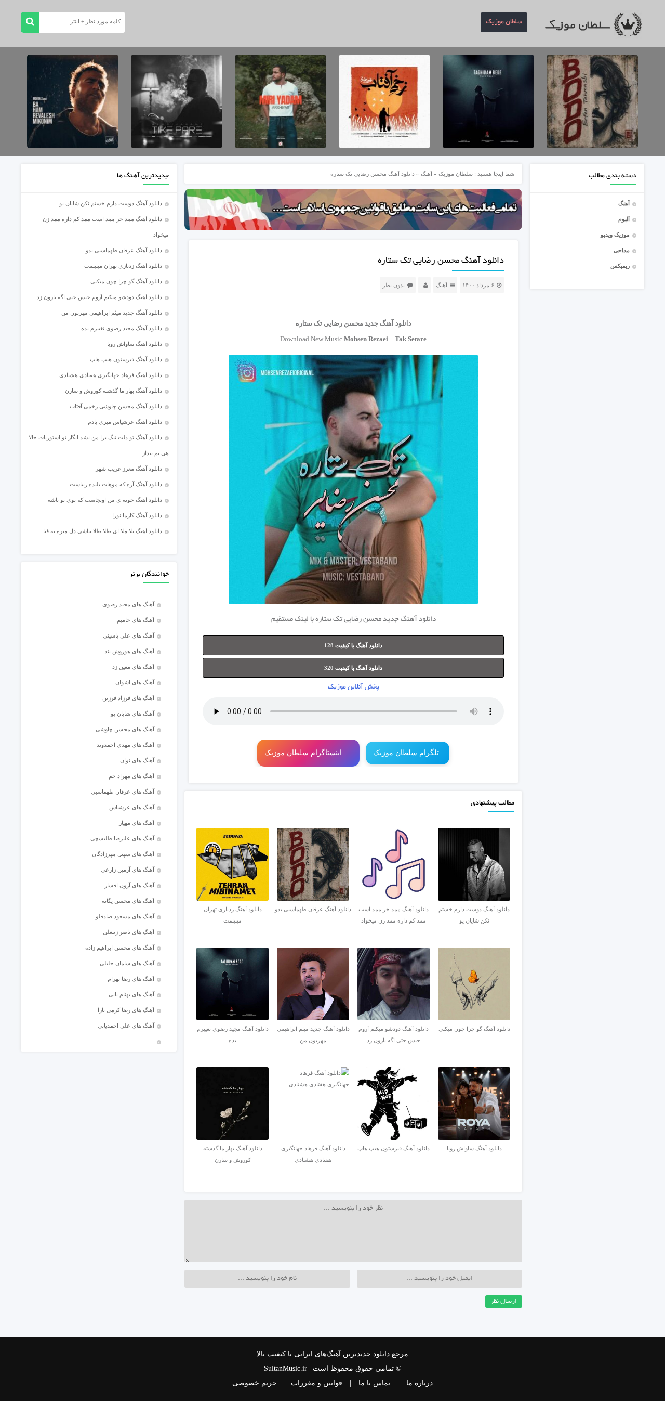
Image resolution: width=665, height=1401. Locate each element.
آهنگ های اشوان (134, 682)
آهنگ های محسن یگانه (128, 901)
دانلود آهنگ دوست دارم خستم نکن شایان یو (110, 203)
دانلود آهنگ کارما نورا (137, 515)
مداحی (622, 250)
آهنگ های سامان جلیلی (127, 963)
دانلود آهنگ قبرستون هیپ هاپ (126, 359)
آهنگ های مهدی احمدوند (125, 745)
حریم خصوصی (254, 1383)
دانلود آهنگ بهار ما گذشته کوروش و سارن (113, 390)
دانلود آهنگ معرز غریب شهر (129, 468)
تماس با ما (374, 1383)
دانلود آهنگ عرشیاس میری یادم (125, 422)
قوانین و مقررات (316, 1383)
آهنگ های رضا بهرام (131, 979)
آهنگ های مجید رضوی (128, 604)
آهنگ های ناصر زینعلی (128, 932)
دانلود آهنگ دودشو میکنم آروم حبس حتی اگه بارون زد (99, 297)
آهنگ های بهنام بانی (131, 994)
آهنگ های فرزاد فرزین (128, 698)
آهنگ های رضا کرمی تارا (126, 1010)
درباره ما (419, 1383)
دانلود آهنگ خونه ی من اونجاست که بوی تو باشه (105, 500)
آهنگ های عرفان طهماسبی (122, 791)
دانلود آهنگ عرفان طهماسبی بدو (124, 250)
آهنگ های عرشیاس (131, 807)
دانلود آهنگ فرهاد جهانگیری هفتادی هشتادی (110, 375)
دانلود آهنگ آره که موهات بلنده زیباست (116, 484)
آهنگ (624, 203)
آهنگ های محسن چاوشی (125, 729)
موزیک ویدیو (615, 234)
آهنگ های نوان (137, 760)
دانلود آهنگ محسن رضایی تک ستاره (441, 261)
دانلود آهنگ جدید (388, 323)
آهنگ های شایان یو (132, 713)
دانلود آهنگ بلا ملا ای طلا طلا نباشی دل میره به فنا (102, 531)
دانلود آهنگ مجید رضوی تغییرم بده (121, 328)
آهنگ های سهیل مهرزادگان (123, 854)
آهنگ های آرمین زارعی (127, 869)
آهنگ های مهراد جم (131, 776)
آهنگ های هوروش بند (129, 651)
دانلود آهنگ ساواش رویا (134, 344)
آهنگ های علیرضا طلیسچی (122, 838)
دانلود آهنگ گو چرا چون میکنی (126, 281)
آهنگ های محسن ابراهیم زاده (119, 947)
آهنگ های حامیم (135, 620)
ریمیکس (620, 266)
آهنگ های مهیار (136, 823)
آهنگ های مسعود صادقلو (125, 916)
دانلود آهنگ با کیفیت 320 (353, 668)
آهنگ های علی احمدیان (128, 1025)
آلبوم (624, 219)
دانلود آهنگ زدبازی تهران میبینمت (123, 266)
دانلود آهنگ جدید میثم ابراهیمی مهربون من (111, 312)
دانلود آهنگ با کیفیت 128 (353, 645)
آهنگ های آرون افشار (129, 885)
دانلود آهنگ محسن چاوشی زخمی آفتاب (116, 406)
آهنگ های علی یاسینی (128, 635)
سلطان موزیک (504, 22)
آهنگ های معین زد (133, 667)
